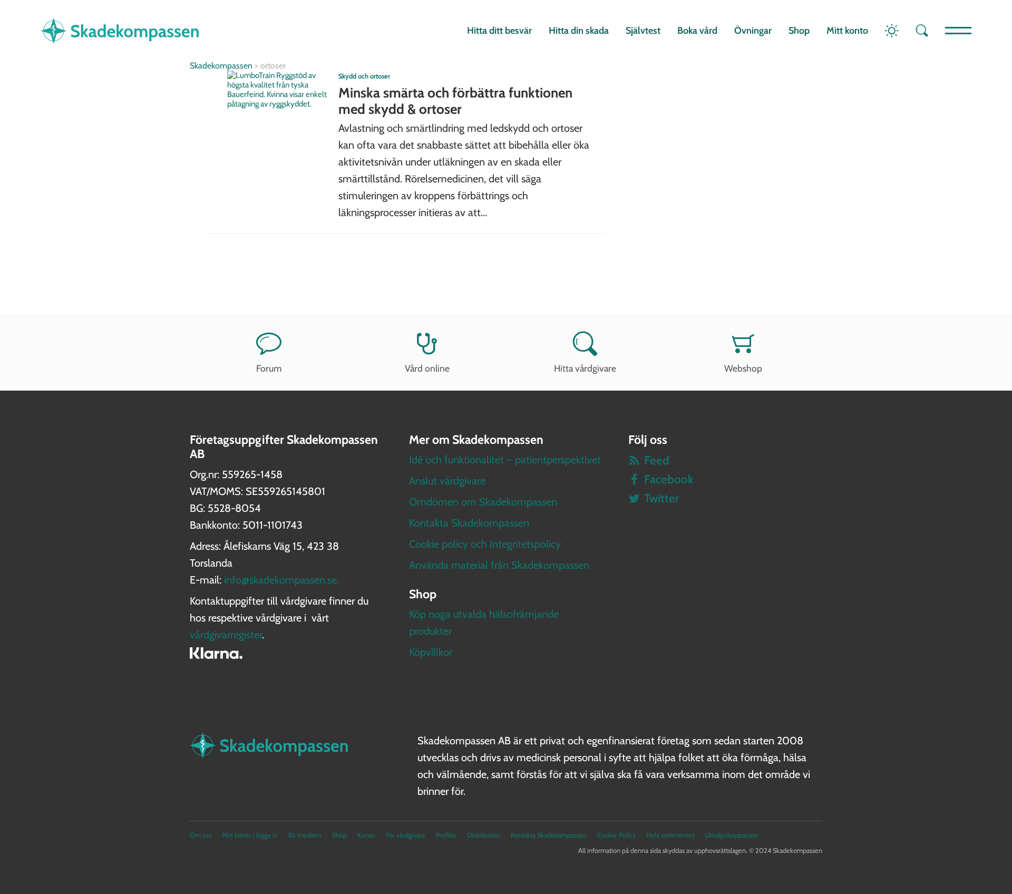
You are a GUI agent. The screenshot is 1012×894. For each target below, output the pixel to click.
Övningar (753, 30)
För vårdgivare (405, 835)
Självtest (643, 30)
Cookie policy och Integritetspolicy (485, 544)
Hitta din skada (579, 30)
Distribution (483, 835)
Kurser (366, 835)
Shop (799, 30)
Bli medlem (305, 835)
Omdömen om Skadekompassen (483, 501)
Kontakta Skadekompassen (469, 523)
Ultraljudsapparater (731, 835)
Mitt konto (847, 30)
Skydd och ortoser (364, 76)
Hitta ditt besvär (499, 30)
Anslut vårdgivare (447, 480)
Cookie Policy (616, 835)
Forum (268, 368)
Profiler (446, 835)
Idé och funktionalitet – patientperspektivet (505, 459)
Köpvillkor (430, 652)
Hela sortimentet (670, 835)
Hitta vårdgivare (585, 368)
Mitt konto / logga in (250, 835)
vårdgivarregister (226, 634)
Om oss (200, 835)
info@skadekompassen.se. (281, 580)
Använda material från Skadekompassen (499, 565)
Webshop (743, 368)
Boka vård (697, 30)
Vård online (427, 368)
